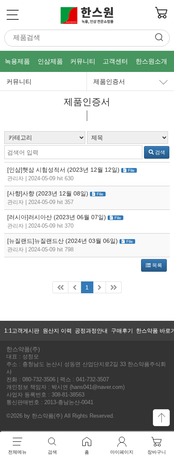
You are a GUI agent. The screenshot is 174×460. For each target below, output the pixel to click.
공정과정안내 (91, 331)
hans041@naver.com (97, 387)
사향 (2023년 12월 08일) (55, 193)
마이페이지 (121, 451)
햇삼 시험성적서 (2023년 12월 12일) (71, 169)
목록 (156, 265)
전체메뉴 (17, 451)
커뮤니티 (19, 81)
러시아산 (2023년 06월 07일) (67, 217)
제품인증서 (109, 81)
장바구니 (156, 451)
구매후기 (122, 331)
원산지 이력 (57, 331)
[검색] (157, 38)
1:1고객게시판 (21, 331)
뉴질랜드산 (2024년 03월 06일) (76, 240)
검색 (159, 152)
